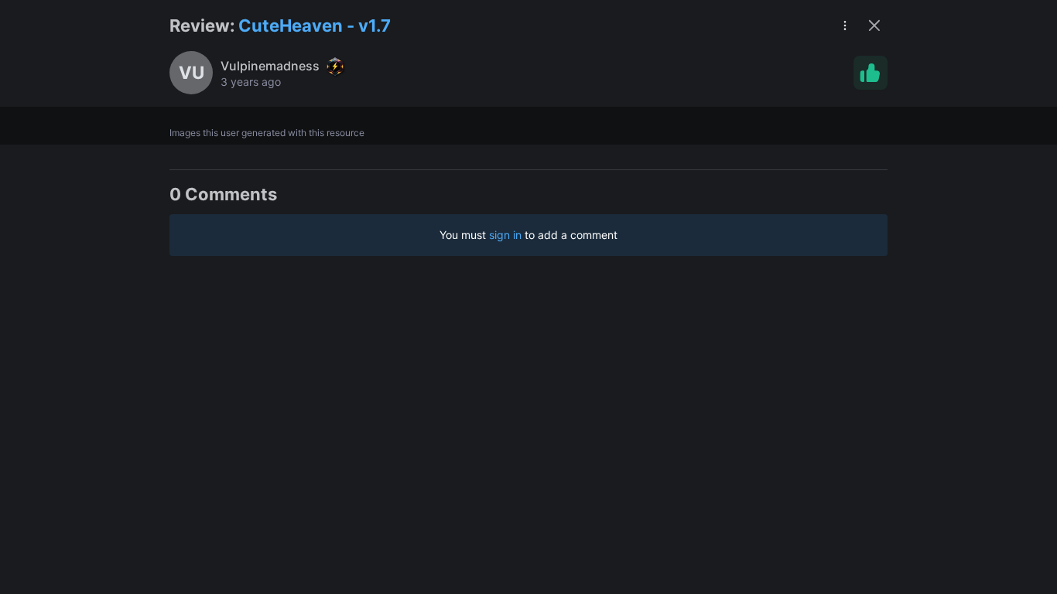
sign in (505, 234)
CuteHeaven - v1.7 (314, 25)
